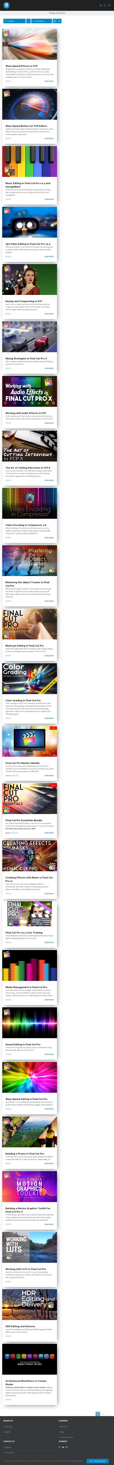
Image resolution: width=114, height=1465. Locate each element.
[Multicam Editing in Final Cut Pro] (29, 624)
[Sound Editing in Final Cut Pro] (29, 1022)
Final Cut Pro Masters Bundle (23, 763)
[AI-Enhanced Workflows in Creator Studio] (29, 1359)
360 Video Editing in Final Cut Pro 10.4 (28, 244)
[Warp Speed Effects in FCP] (29, 44)
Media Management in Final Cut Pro (26, 987)
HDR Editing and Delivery (20, 1326)
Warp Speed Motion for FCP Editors (26, 126)
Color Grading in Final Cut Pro (23, 700)
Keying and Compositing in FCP (24, 301)
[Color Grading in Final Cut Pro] (29, 678)
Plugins (8, 1432)
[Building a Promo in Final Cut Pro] (29, 1131)
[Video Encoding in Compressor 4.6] (29, 503)
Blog (62, 1432)
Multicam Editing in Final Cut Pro (25, 645)
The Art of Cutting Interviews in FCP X (28, 467)
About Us (64, 1426)
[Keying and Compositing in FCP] (29, 279)
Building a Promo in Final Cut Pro (25, 1153)
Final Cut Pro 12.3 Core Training (24, 932)
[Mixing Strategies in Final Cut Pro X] (29, 336)
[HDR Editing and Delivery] (29, 1304)
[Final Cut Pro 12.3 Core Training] (29, 913)
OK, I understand (97, 1461)
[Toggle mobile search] (105, 5)
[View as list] (59, 21)
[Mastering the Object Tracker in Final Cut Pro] (29, 560)
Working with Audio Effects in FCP (26, 413)
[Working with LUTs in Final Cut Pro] (29, 1247)
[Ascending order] (28, 21)
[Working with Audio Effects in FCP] (29, 391)
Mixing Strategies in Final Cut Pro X (26, 358)
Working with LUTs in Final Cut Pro (26, 1269)
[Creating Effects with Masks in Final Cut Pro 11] (29, 855)
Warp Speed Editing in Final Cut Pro (27, 1099)
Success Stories (66, 1437)
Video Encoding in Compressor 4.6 (26, 525)
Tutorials (8, 1426)
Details (80, 1461)
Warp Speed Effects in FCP (22, 66)
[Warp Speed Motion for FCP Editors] (29, 104)
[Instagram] (66, 1447)
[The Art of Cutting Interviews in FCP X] (29, 446)
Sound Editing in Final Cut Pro (23, 1044)
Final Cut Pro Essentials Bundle (24, 820)
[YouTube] (63, 1447)
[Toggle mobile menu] (109, 5)
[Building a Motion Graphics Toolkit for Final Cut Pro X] (29, 1186)
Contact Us (9, 1452)
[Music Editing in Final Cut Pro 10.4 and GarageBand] (29, 161)
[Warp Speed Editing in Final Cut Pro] (29, 1077)
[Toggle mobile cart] (100, 5)
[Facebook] (59, 1447)
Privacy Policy (72, 1461)
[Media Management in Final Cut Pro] (29, 965)
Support (8, 1447)
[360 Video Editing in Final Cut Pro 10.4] (29, 222)
